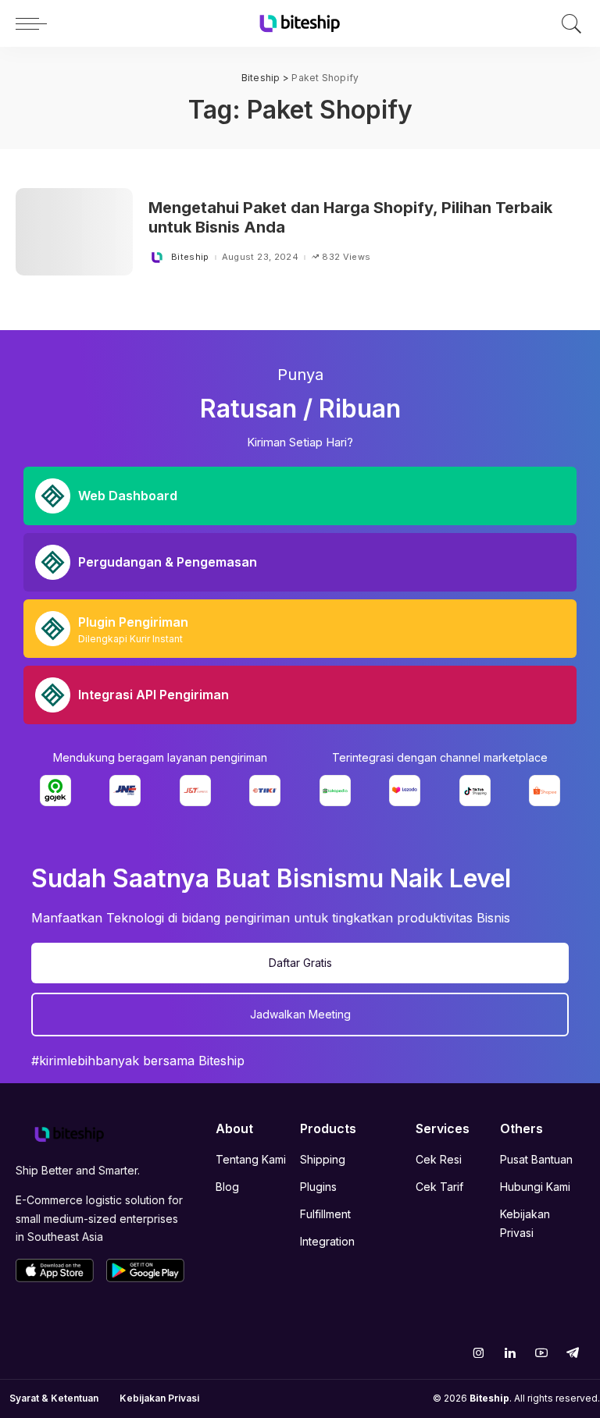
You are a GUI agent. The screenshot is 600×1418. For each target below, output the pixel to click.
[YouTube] (541, 1352)
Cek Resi (439, 1159)
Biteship (190, 257)
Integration (327, 1241)
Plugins (318, 1186)
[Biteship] (300, 23)
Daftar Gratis (300, 962)
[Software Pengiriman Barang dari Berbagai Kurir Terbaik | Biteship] (69, 1133)
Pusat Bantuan (536, 1159)
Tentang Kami (251, 1159)
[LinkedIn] (510, 1352)
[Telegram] (573, 1352)
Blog (227, 1186)
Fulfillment (325, 1214)
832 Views (346, 257)
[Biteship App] (55, 1270)
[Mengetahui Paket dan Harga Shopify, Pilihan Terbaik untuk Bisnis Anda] (74, 232)
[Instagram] (479, 1352)
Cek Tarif (439, 1186)
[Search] (568, 23)
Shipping (322, 1159)
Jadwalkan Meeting (300, 1014)
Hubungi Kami (535, 1186)
